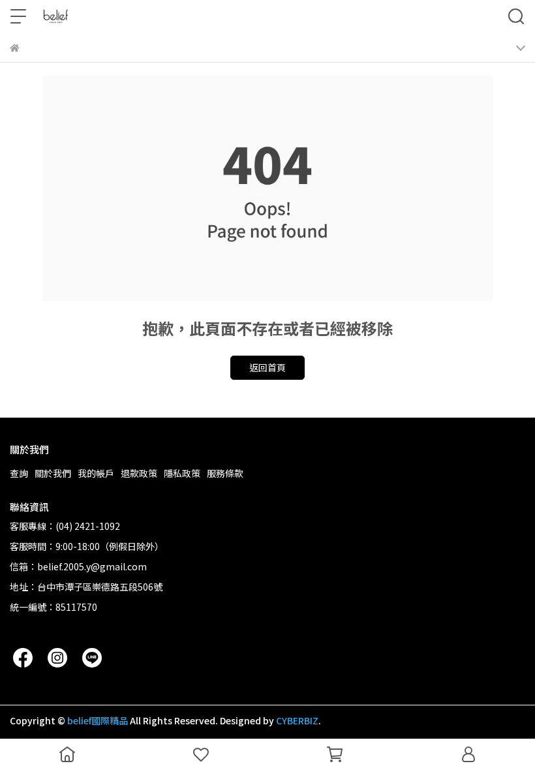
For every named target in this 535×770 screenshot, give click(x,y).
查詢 (19, 473)
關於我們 (53, 473)
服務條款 (225, 473)
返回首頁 (267, 367)
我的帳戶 (96, 473)
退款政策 (139, 473)
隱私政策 (182, 473)
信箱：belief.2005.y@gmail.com (78, 566)
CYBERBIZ (297, 720)
